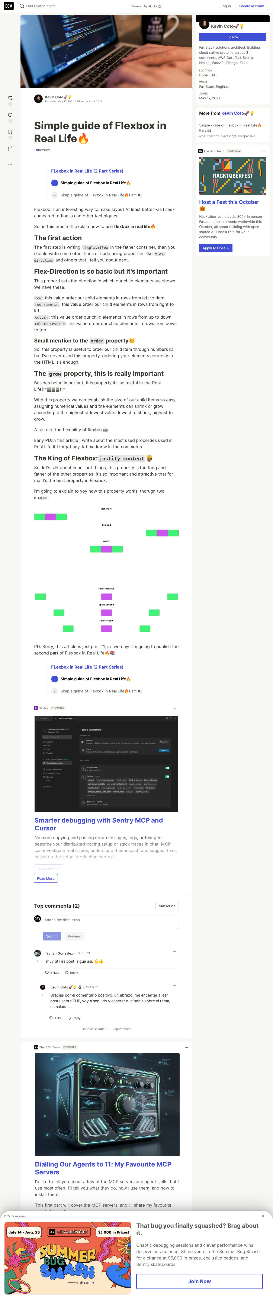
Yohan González (59, 953)
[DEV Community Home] (8, 6)
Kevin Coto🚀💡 (58, 97)
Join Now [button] (199, 1281)
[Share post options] (10, 164)
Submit (52, 936)
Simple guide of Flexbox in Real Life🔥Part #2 (229, 130)
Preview (74, 936)
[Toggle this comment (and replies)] (38, 961)
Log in (226, 6)
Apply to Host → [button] (216, 248)
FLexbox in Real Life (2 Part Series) (87, 171)
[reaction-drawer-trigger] (10, 100)
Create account (251, 6)
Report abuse (121, 1029)
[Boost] (10, 148)
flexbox (43, 150)
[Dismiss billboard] (263, 1216)
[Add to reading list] (10, 134)
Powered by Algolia (144, 6)
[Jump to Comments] (10, 117)
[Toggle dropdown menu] (175, 708)
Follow (233, 37)
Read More (45, 878)
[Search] (22, 6)
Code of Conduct (94, 1029)
